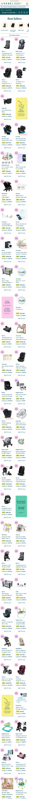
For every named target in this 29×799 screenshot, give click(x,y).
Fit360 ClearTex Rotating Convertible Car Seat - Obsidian (6, 424)
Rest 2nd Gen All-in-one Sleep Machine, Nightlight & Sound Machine (21, 168)
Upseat (18, 193)
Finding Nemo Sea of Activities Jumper (21, 793)
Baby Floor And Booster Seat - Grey (7, 765)
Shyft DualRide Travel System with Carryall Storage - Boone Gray (7, 480)
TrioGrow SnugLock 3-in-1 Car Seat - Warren (7, 82)
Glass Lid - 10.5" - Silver (21, 281)
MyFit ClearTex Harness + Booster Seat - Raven (21, 367)
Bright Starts (19, 392)
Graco (3, 51)
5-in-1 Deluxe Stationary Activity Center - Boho (21, 338)
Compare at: (7, 59)
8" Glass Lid (19, 309)
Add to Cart (7, 62)
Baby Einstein (5, 165)
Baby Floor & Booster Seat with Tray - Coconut (21, 196)
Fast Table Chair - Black (7, 111)
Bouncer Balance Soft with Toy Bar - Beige (21, 651)
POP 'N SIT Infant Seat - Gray (21, 395)
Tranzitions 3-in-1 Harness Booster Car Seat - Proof (21, 480)
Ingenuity (18, 421)
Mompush (4, 193)
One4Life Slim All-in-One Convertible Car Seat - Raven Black (7, 395)
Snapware (18, 705)
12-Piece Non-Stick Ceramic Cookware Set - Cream (21, 253)
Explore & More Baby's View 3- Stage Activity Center (6, 537)
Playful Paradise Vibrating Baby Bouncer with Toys (21, 452)
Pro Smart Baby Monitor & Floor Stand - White (6, 253)
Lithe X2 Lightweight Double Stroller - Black (6, 196)
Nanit (3, 250)
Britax (3, 392)
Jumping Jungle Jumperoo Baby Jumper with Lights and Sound (21, 623)
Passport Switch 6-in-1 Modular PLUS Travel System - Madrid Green (21, 736)
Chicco (18, 364)
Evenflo (4, 136)
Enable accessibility (14, 0)
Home (2, 10)
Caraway (18, 250)
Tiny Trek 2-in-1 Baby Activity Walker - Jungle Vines (6, 736)
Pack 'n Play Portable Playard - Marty (7, 281)
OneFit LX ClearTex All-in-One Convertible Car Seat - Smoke (7, 623)
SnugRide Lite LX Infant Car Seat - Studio (7, 509)
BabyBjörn (18, 648)
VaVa (17, 591)
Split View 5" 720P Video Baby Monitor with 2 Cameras (21, 594)
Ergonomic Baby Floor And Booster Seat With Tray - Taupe (21, 537)
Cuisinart (4, 222)
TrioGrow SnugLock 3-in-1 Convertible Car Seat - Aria (20, 680)
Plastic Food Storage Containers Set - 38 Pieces (21, 708)
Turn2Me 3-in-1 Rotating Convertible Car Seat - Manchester (21, 82)
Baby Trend (19, 51)
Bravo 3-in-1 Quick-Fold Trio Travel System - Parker (7, 680)
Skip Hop (4, 534)
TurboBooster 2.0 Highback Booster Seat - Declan (7, 54)
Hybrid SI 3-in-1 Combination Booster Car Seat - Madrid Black (21, 54)
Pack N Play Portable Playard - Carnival (7, 594)
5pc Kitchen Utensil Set (7, 367)
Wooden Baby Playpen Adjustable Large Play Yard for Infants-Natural (7, 793)
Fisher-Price (19, 620)
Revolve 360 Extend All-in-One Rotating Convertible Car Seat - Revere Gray (7, 139)
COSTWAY (5, 790)
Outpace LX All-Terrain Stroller (6, 566)
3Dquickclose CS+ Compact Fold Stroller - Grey (7, 651)
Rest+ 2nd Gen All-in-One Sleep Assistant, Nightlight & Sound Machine (21, 225)
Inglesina (4, 108)
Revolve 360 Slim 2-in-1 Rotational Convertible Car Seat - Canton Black (21, 139)
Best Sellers (9, 10)
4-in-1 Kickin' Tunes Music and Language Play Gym (7, 168)
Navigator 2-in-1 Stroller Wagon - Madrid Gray (6, 452)
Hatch (17, 165)
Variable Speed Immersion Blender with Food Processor (7, 225)
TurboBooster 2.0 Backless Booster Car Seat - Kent (7, 338)
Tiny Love (18, 335)
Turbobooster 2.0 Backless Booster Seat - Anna (21, 765)
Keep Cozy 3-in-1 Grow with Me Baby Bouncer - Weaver (21, 424)
